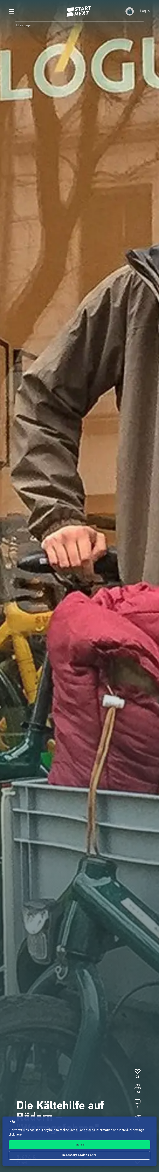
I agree (79, 1144)
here (19, 1134)
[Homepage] (79, 11)
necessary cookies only (79, 1155)
